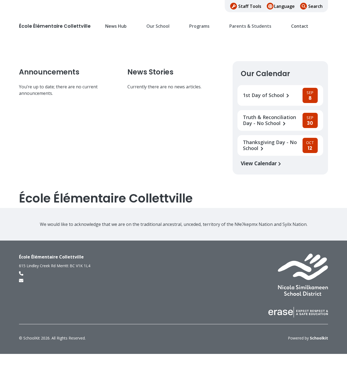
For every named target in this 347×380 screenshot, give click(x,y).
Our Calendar (265, 74)
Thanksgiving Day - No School (270, 145)
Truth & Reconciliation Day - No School (269, 120)
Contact (299, 26)
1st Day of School (264, 95)
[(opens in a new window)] (303, 274)
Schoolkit (319, 338)
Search (315, 6)
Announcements (49, 72)
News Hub (116, 26)
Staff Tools (249, 6)
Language (284, 6)
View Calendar (259, 163)
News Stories (150, 72)
